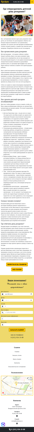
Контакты (17, 363)
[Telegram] (17, 416)
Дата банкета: (5, 291)
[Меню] (32, 2)
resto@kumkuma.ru (17, 421)
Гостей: (3, 304)
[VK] (17, 423)
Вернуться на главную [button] (17, 264)
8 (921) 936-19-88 (18, 2)
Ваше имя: (4, 322)
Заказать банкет (17, 330)
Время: (3, 297)
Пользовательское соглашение (17, 366)
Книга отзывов (17, 359)
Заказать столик (17, 355)
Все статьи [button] (17, 269)
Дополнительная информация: (9, 316)
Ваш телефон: (5, 310)
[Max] (3, 424)
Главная (17, 351)
